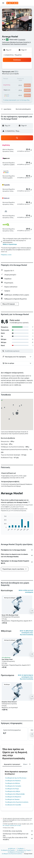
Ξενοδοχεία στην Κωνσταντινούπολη (16, 802)
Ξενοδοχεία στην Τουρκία (24, 850)
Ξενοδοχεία (20, 848)
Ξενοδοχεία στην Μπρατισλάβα (15, 794)
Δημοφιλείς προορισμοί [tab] (12, 764)
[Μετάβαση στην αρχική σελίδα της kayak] (12, 3)
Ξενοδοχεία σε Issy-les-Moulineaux (15, 778)
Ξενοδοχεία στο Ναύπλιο (13, 780)
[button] (3, 3)
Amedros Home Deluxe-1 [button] (9, 702)
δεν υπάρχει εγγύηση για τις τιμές (12, 825)
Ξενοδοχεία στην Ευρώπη (8, 850)
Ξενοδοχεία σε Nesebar (12, 799)
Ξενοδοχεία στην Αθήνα (12, 791)
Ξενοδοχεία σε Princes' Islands (16, 852)
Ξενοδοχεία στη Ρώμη (12, 789)
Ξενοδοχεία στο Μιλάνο (12, 783)
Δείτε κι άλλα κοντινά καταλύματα (26, 591)
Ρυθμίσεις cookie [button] (6, 255)
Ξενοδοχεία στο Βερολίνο (13, 797)
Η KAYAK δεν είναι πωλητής (12, 831)
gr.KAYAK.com (11, 848)
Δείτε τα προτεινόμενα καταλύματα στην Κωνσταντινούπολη (25, 677)
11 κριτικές (21, 39)
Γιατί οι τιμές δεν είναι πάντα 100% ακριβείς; (15, 838)
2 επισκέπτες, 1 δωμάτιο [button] (13, 55)
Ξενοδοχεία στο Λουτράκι (13, 786)
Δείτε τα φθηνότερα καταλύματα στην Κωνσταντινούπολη (26, 632)
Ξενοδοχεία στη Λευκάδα (13, 805)
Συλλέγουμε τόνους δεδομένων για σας (15, 835)
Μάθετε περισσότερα (10, 244)
